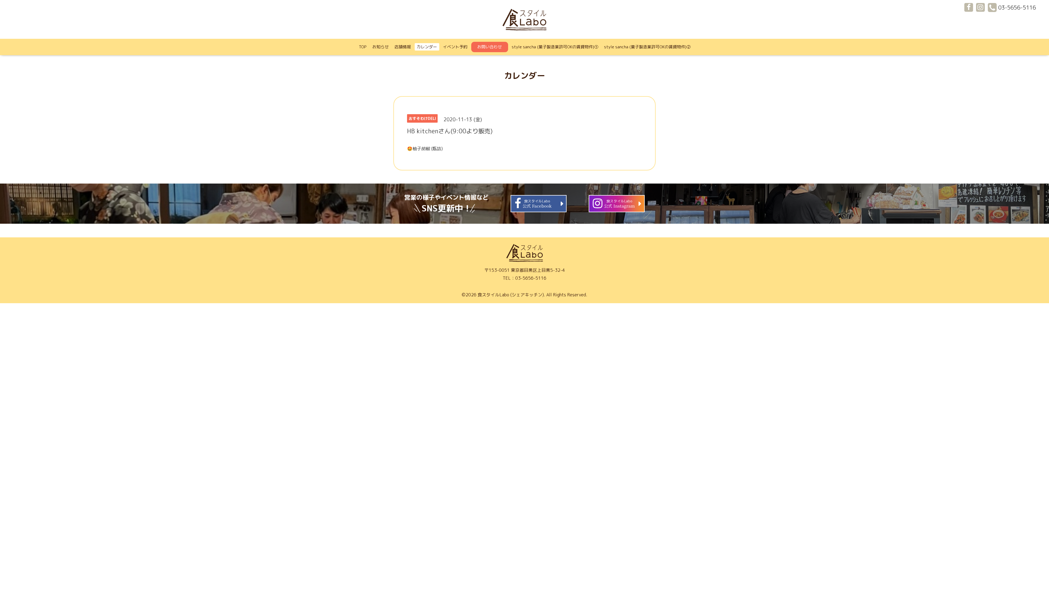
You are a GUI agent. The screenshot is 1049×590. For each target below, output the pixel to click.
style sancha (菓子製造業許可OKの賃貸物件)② (647, 47)
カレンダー (427, 47)
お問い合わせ (489, 47)
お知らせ (380, 47)
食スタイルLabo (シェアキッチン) (511, 295)
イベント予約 (455, 47)
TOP (363, 47)
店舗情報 (402, 47)
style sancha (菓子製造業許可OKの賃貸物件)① (555, 47)
